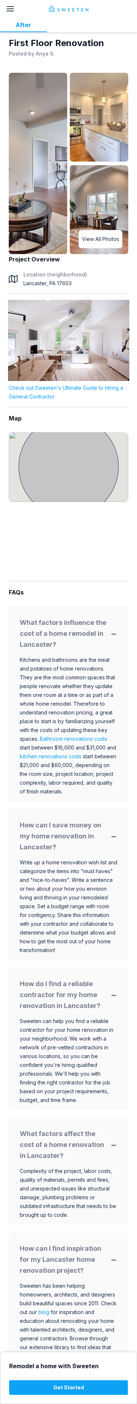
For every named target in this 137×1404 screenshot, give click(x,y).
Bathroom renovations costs (73, 739)
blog (43, 1312)
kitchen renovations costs (50, 756)
